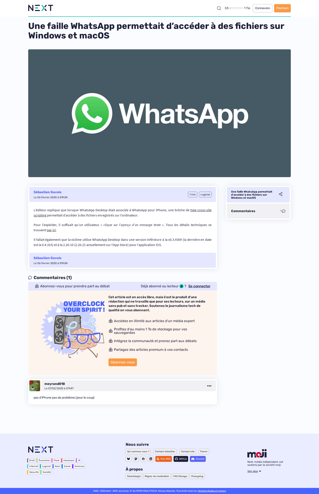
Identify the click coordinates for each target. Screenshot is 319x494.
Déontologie (134, 476)
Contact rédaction (165, 451)
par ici (51, 230)
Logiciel (46, 466)
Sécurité (34, 472)
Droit (32, 460)
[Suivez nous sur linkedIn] (151, 459)
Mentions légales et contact (212, 491)
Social (67, 466)
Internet (33, 466)
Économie (44, 460)
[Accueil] (40, 8)
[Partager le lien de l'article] (281, 194)
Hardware (68, 460)
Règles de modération (157, 476)
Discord (200, 458)
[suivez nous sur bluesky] (128, 459)
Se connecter (199, 286)
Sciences (79, 466)
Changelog (197, 476)
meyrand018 (54, 384)
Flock (56, 460)
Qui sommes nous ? (138, 451)
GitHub (183, 458)
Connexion (262, 8)
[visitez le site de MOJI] (257, 456)
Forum (203, 451)
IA (79, 460)
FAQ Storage (180, 476)
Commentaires (243, 211)
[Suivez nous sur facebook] (143, 459)
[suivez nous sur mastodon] (136, 459)
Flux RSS (166, 458)
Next (57, 466)
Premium (282, 8)
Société (47, 472)
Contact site (187, 451)
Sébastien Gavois (47, 192)
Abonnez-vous (123, 362)
